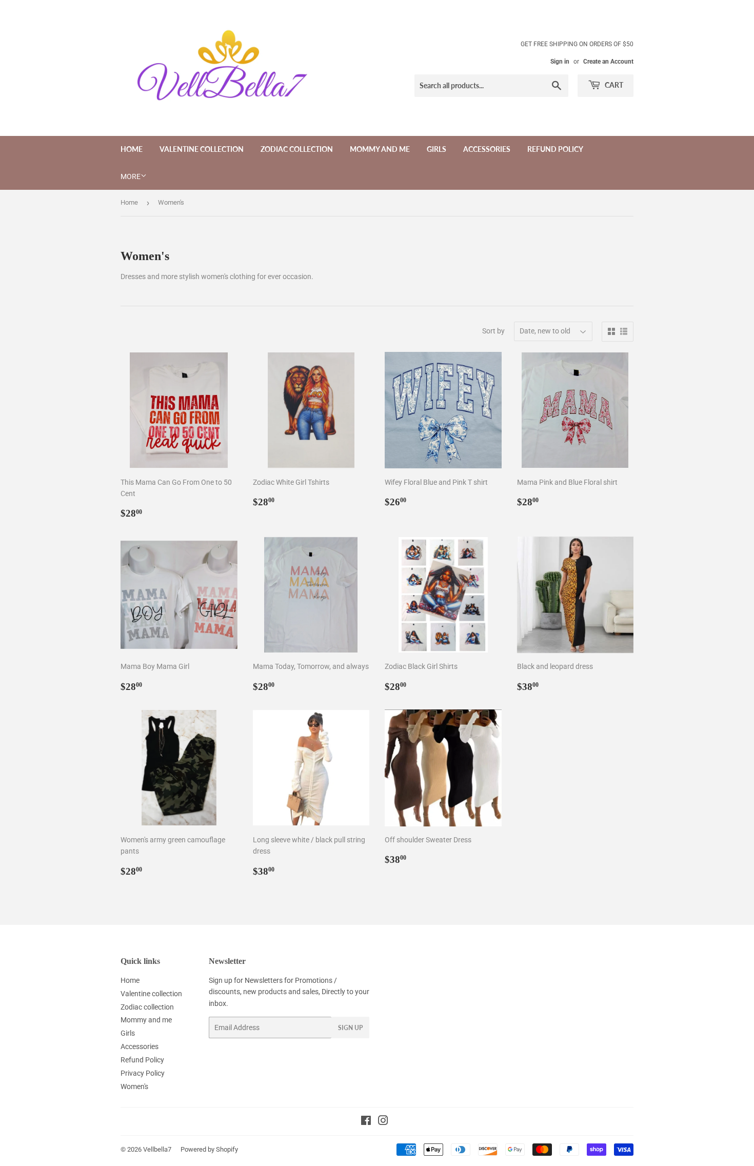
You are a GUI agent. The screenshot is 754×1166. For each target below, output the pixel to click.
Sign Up (350, 1028)
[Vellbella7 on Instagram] (383, 1122)
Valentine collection (202, 149)
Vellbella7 (157, 1149)
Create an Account (608, 61)
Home (132, 149)
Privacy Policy (143, 1073)
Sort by (493, 331)
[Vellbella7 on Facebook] (366, 1122)
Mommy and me (380, 149)
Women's (134, 1086)
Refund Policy (555, 149)
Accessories (486, 149)
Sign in (559, 61)
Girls (436, 149)
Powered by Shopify (209, 1149)
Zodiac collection (297, 149)
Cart (613, 85)
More (131, 176)
